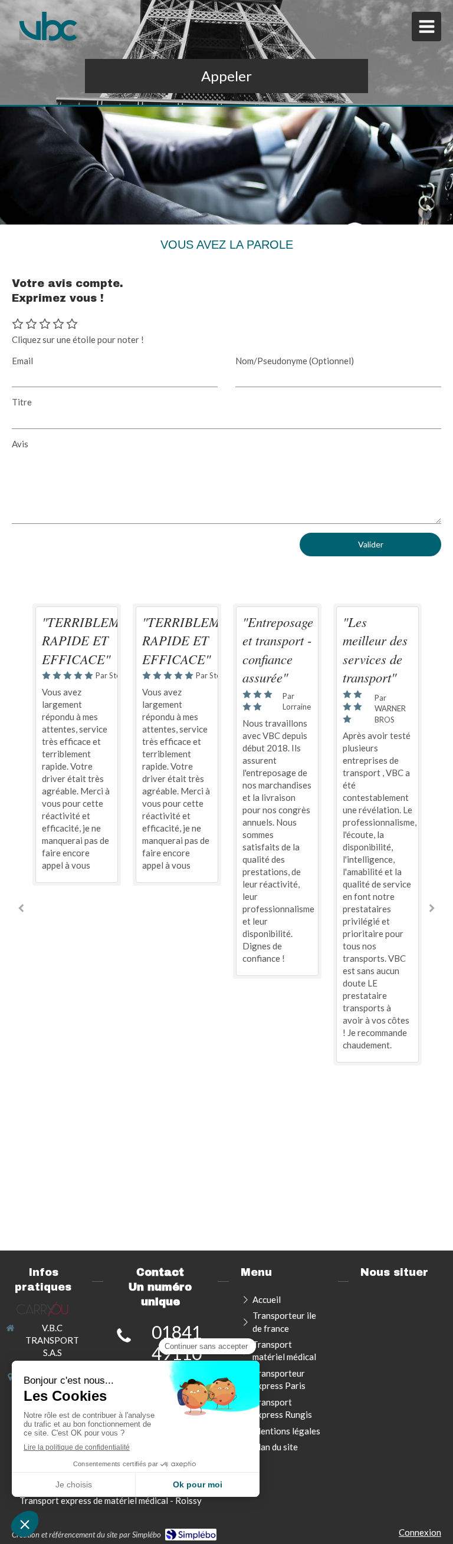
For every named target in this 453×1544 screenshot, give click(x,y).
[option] (77, 744)
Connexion (420, 1532)
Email (22, 360)
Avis (20, 443)
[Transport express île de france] (43, 1309)
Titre (22, 402)
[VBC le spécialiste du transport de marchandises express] (48, 29)
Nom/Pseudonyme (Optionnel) (294, 360)
